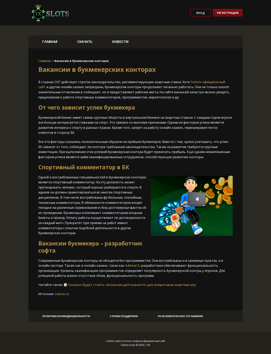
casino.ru (62, 294)
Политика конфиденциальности (66, 316)
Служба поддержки (124, 316)
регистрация (227, 13)
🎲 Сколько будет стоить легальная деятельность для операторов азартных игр (129, 285)
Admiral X (132, 265)
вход (200, 13)
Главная (49, 41)
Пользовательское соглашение (180, 316)
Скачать (84, 41)
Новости (120, 41)
